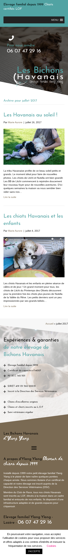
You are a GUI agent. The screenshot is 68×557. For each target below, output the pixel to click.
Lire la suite (9, 197)
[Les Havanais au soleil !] (34, 146)
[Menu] (34, 448)
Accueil (49, 323)
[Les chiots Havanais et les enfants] (34, 256)
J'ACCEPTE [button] (34, 551)
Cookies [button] (51, 545)
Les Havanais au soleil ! (30, 115)
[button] (54, 19)
